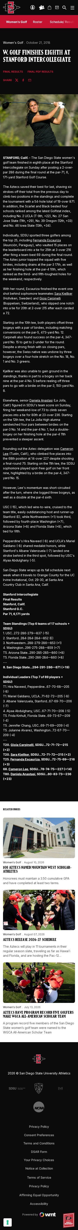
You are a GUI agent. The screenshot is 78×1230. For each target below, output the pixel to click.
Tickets (41, 7)
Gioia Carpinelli (50, 298)
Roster (37, 22)
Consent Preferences (39, 1135)
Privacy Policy (39, 1126)
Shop (49, 7)
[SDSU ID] (32, 7)
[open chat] (69, 1220)
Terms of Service (39, 1177)
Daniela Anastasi (41, 400)
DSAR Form (39, 1152)
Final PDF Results (40, 72)
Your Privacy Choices (39, 1160)
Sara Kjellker (63, 293)
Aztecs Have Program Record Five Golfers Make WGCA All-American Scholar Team (38, 1015)
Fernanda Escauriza (47, 240)
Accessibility (39, 1204)
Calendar (57, 7)
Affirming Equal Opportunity (39, 1195)
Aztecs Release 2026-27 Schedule (29, 940)
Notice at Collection (39, 1168)
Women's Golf (13, 42)
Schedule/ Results (63, 22)
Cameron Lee (18, 769)
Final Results (13, 72)
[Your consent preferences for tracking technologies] (7, 1222)
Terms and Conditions (39, 1143)
